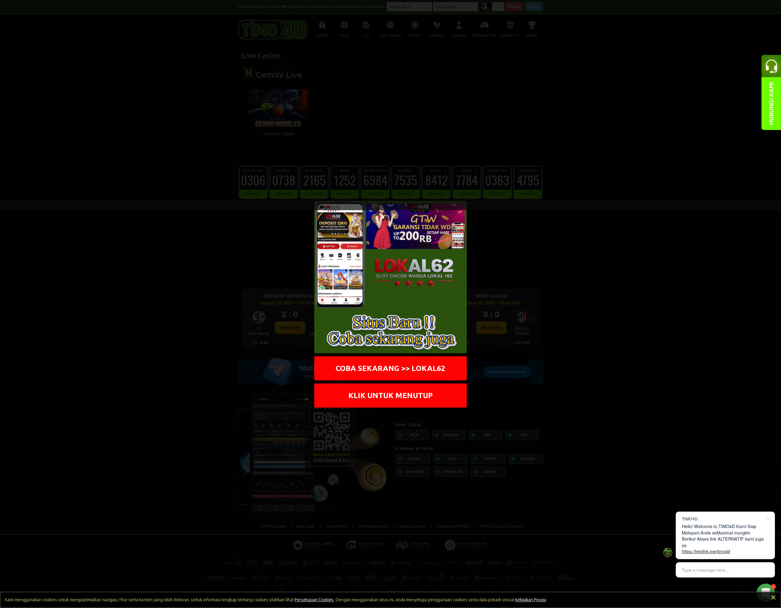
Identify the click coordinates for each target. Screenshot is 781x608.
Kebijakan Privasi (530, 599)
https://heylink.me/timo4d (706, 551)
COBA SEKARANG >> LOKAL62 (390, 368)
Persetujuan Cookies (314, 599)
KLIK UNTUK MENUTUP (390, 395)
